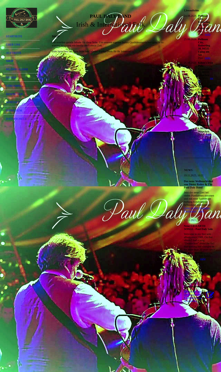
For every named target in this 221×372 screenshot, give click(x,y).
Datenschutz (16, 118)
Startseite (14, 36)
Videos (11, 77)
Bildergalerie (17, 69)
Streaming (14, 85)
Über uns (13, 44)
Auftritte (13, 52)
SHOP (9, 61)
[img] (21, 18)
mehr (207, 34)
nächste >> (209, 139)
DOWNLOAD (14, 94)
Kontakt (13, 102)
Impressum (14, 110)
